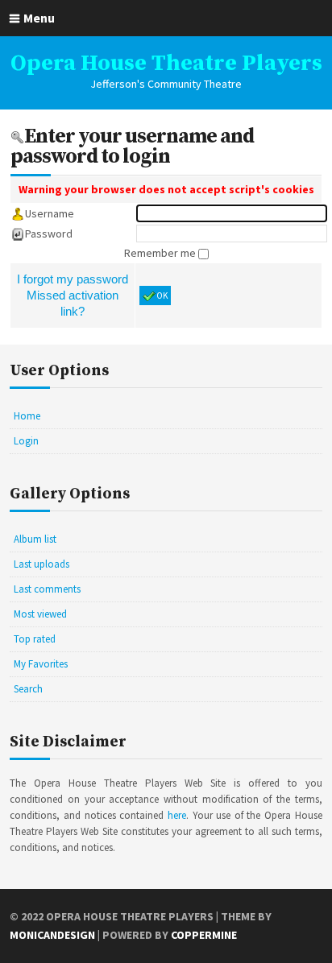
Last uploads (41, 564)
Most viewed (40, 614)
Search (28, 689)
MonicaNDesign (52, 935)
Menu (39, 18)
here (177, 815)
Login (26, 441)
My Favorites (41, 664)
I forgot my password (72, 279)
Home (27, 416)
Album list (35, 539)
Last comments (47, 589)
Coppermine (204, 935)
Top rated (35, 639)
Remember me (161, 253)
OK (162, 295)
